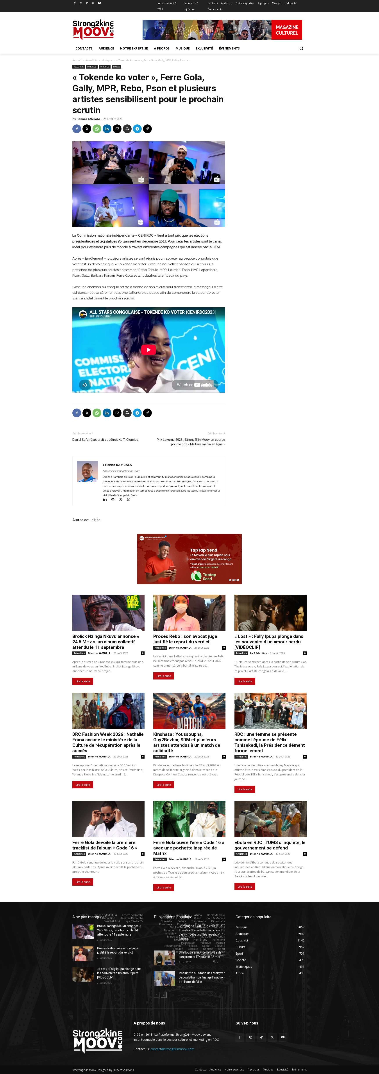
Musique (107, 60)
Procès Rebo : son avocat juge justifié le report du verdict (185, 639)
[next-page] (163, 995)
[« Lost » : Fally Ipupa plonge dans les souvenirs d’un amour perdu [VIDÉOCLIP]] (270, 613)
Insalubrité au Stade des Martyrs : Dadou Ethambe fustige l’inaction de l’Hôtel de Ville (202, 977)
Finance (169, 930)
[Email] (117, 128)
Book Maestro (216, 915)
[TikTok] (261, 1037)
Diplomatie (218, 921)
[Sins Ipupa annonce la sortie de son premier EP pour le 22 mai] (164, 957)
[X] (93, 3)
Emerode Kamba (132, 915)
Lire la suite (83, 681)
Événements (200, 927)
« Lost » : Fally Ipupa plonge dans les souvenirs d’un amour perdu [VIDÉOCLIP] (268, 642)
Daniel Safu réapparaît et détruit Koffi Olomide (105, 440)
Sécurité (220, 945)
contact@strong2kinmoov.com (172, 1049)
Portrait (220, 942)
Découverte (198, 921)
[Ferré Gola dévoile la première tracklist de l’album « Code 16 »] (108, 819)
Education (183, 924)
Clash (197, 918)
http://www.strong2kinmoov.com (121, 471)
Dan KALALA (112, 921)
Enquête (200, 924)
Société (116, 66)
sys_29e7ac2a (134, 921)
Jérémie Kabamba (131, 918)
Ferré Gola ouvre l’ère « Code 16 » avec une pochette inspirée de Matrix (188, 848)
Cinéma (184, 918)
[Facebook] (74, 3)
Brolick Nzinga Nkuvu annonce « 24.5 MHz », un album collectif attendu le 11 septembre (105, 642)
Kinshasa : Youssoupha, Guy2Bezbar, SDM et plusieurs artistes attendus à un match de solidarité (186, 742)
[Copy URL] (147, 128)
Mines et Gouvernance (181, 936)
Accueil (76, 60)
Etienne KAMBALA (88, 118)
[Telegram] (137, 128)
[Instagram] (81, 3)
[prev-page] (156, 995)
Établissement (179, 927)
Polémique (188, 942)
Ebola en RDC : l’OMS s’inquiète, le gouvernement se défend (270, 845)
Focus (183, 930)
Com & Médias (215, 918)
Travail (221, 955)
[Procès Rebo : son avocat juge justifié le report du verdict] (189, 613)
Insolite (220, 930)
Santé (205, 945)
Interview (171, 933)
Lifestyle (219, 933)
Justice (204, 933)
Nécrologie (181, 939)
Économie (165, 924)
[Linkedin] (87, 3)
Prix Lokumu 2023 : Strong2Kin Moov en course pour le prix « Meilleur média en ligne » (191, 442)
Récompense (172, 945)
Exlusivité (219, 927)
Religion (192, 945)
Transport (205, 955)
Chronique (167, 918)
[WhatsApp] (97, 128)
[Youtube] (99, 3)
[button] (301, 48)
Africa (198, 915)
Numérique (200, 939)
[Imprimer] (127, 128)
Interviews (188, 933)
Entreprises (218, 924)
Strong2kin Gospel (202, 952)
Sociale (193, 948)
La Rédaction (258, 653)
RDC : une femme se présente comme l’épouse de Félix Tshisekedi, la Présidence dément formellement (269, 742)
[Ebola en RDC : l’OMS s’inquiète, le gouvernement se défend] (270, 819)
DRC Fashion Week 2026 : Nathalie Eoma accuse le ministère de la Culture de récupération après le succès (108, 742)
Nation (221, 936)
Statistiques (177, 952)
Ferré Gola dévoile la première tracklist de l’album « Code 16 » (104, 845)
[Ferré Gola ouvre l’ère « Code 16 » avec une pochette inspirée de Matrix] (189, 819)
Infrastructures (201, 930)
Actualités (91, 60)
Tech (222, 952)
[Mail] (115, 499)
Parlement (219, 939)
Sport (221, 948)
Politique (104, 66)
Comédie (166, 921)
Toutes (84, 915)
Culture (181, 921)
